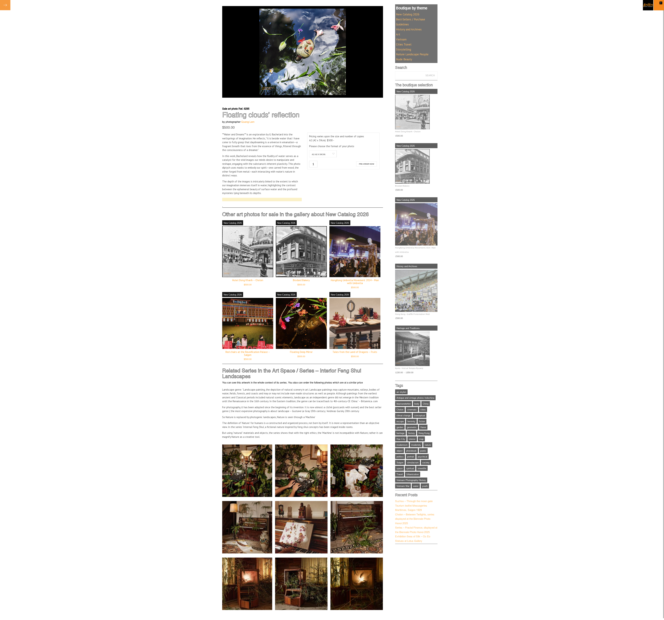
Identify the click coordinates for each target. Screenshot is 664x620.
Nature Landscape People (412, 54)
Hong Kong (424, 433)
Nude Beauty (404, 59)
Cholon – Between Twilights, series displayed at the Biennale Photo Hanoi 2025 (414, 518)
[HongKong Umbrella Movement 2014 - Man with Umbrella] (416, 224)
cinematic (412, 409)
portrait (410, 456)
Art (398, 34)
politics (400, 456)
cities (423, 409)
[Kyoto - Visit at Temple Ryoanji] (416, 348)
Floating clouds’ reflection (260, 114)
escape (400, 421)
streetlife (422, 468)
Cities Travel (403, 44)
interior (412, 439)
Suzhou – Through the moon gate (414, 501)
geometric (412, 427)
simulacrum (413, 462)
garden (399, 427)
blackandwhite (403, 403)
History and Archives (409, 29)
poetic (423, 451)
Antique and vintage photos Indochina (415, 398)
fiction (422, 421)
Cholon (399, 409)
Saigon (399, 462)
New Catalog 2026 (347, 214)
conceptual (419, 415)
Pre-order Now (366, 164)
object (399, 451)
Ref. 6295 (243, 108)
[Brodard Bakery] (416, 166)
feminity (411, 421)
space (399, 468)
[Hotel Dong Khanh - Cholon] (416, 112)
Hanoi (423, 427)
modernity (416, 445)
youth (425, 486)
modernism (402, 445)
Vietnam (401, 39)
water (415, 486)
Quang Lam (248, 121)
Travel (399, 474)
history (411, 433)
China (425, 403)
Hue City (400, 439)
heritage (400, 433)
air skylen (401, 392)
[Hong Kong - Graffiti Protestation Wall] (416, 291)
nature (428, 445)
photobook (411, 451)
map (421, 439)
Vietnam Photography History (411, 480)
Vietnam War (402, 486)
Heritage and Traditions (408, 328)
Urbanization (412, 474)
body (416, 403)
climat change (403, 415)
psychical (422, 456)
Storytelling (403, 49)
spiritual (410, 468)
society (426, 462)
